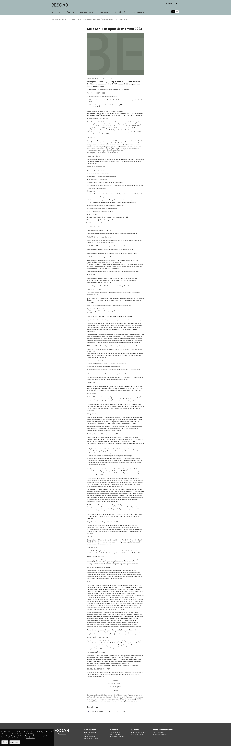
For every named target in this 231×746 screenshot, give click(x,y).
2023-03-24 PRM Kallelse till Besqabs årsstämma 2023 (108, 712)
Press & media (119, 12)
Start (54, 19)
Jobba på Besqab (137, 12)
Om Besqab (56, 12)
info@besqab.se (141, 732)
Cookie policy (30, 738)
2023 (99, 19)
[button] (4, 742)
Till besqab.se (167, 3)
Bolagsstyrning (86, 12)
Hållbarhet (70, 12)
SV (173, 11)
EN (177, 11)
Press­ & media (62, 19)
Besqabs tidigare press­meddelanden (82, 19)
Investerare (103, 12)
